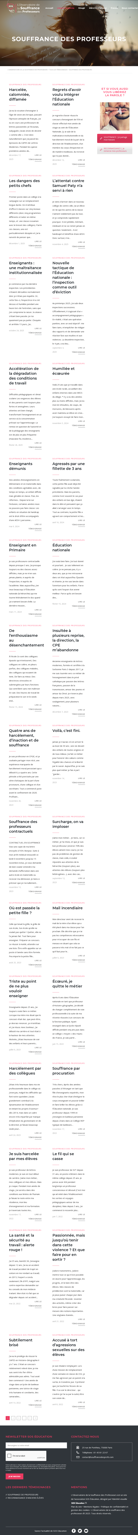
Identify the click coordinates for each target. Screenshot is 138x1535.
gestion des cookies (80, 1510)
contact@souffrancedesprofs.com (97, 1457)
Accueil (49, 8)
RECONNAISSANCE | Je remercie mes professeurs (115, 149)
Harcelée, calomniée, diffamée (19, 94)
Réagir (81, 8)
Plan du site (76, 1506)
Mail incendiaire (67, 908)
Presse (114, 8)
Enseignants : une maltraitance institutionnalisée (25, 268)
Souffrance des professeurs (25, 84)
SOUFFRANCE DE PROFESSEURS (23, 1494)
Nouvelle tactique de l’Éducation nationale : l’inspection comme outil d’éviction (64, 277)
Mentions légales (91, 1506)
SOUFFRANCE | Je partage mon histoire (115, 138)
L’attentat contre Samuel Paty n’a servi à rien (68, 186)
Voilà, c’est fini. (66, 730)
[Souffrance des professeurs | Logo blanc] (23, 7)
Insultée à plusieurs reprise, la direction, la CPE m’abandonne (68, 640)
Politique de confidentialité (113, 1506)
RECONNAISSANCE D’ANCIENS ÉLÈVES (26, 1497)
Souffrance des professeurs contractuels (23, 826)
